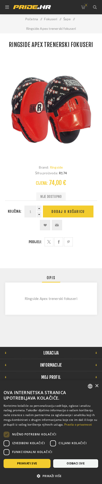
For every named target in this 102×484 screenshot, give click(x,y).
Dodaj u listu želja (45, 225)
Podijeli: (35, 242)
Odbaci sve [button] (76, 463)
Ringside (56, 167)
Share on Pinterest (68, 241)
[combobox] (90, 386)
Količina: (14, 211)
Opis (51, 277)
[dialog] (51, 432)
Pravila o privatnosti (78, 424)
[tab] (51, 278)
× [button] (96, 386)
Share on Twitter (49, 241)
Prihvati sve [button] (27, 463)
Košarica (86, 5)
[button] (51, 476)
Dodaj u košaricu (68, 211)
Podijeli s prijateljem (57, 225)
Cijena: (42, 183)
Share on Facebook (58, 241)
